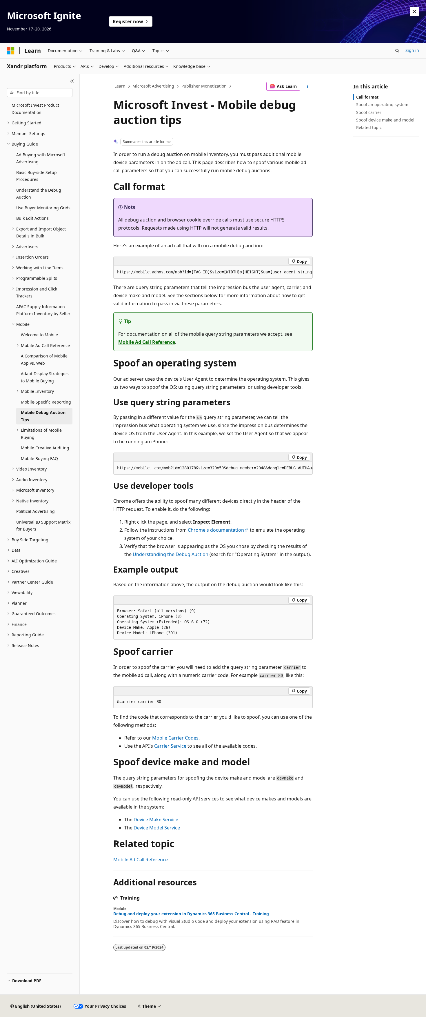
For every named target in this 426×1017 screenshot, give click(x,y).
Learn (119, 86)
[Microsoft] (10, 51)
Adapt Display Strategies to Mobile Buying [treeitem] (45, 377)
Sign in (412, 50)
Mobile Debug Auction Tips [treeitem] (43, 416)
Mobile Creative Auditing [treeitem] (45, 448)
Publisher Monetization (204, 86)
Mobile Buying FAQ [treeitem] (39, 458)
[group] (213, 272)
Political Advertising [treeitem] (35, 511)
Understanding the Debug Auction (170, 554)
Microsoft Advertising (153, 86)
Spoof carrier (368, 112)
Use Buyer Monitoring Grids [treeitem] (43, 207)
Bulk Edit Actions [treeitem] (32, 218)
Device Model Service (157, 828)
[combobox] (39, 92)
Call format (367, 97)
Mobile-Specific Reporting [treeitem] (46, 402)
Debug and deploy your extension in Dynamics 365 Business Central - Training (191, 913)
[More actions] (308, 86)
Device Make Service (156, 819)
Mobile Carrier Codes (175, 738)
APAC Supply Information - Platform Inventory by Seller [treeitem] (43, 310)
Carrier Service (170, 746)
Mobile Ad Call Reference (146, 342)
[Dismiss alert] (414, 11)
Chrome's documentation (216, 530)
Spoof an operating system (382, 104)
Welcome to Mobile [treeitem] (39, 334)
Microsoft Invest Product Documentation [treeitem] (35, 108)
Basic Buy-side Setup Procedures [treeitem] (36, 176)
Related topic (369, 127)
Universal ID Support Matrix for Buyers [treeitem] (43, 525)
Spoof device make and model (385, 120)
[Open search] (397, 51)
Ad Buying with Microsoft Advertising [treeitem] (40, 158)
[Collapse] (72, 81)
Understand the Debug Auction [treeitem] (38, 193)
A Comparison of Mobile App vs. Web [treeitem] (44, 359)
